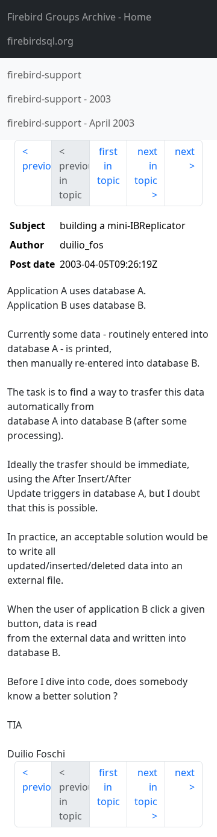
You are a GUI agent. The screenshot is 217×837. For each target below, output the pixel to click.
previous (37, 165)
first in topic (108, 166)
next (185, 151)
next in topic (145, 166)
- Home (79, 17)
